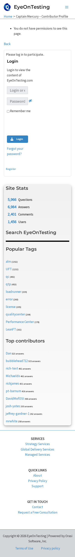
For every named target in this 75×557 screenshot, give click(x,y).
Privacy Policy (37, 481)
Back (7, 44)
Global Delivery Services (37, 449)
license (11, 307)
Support (37, 486)
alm (8, 261)
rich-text (12, 368)
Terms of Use (24, 548)
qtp (8, 284)
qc (7, 276)
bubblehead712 (17, 361)
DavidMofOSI (15, 398)
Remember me (20, 111)
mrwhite (12, 421)
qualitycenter (15, 314)
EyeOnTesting (32, 7)
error (9, 299)
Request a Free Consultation (37, 512)
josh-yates (13, 406)
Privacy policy (50, 548)
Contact (37, 507)
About (37, 475)
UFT (9, 269)
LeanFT (11, 329)
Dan (8, 353)
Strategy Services (37, 444)
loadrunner (13, 292)
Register (11, 169)
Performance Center (20, 322)
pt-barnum (13, 391)
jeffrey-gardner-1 (17, 413)
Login (19, 139)
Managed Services (37, 454)
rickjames (12, 383)
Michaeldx (13, 376)
